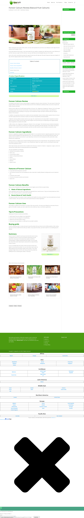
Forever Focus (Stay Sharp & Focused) (52, 277)
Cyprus (43, 403)
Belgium (14, 403)
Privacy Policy (47, 344)
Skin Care (72, 62)
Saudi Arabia (63, 389)
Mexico (42, 381)
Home (48, 2)
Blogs (66, 2)
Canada (15, 397)
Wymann (12, 10)
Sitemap (46, 342)
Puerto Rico (13, 375)
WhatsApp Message (20, 517)
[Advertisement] (34, 15)
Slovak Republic (14, 408)
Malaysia (14, 363)
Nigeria (11, 355)
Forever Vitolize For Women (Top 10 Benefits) (33, 295)
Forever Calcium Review (15, 63)
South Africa (65, 355)
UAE (10, 391)
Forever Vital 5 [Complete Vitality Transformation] (51, 295)
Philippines (42, 363)
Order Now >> (34, 95)
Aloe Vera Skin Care (68, 48)
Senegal (34, 355)
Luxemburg (70, 405)
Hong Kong (70, 361)
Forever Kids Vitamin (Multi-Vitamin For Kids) (15, 295)
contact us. (53, 417)
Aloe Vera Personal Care (68, 46)
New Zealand (59, 416)
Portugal (71, 406)
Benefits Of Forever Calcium (16, 67)
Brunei (42, 361)
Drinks (65, 53)
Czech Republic (71, 403)
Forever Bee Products (68, 55)
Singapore (70, 363)
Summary (12, 72)
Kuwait (31, 387)
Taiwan (14, 365)
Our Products (59, 2)
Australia (17, 416)
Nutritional (23, 10)
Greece (14, 405)
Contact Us (70, 2)
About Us (53, 2)
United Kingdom (14, 409)
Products (64, 62)
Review (68, 62)
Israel (10, 387)
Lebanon (63, 387)
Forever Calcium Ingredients (16, 65)
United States (57, 397)
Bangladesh (14, 361)
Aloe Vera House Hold (68, 44)
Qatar (32, 389)
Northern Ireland (43, 406)
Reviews (27, 10)
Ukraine (71, 408)
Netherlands (14, 406)
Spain (43, 408)
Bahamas (14, 371)
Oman (10, 389)
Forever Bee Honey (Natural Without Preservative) (15, 277)
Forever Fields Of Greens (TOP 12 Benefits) (34, 277)
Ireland (43, 405)
